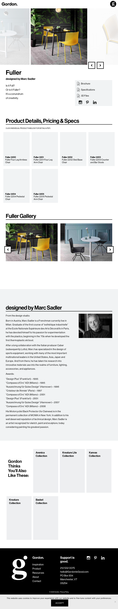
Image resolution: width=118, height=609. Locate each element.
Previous (91, 65)
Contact (36, 581)
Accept (59, 603)
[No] (115, 602)
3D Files (85, 95)
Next (100, 65)
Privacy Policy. (64, 592)
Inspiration (38, 564)
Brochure (85, 83)
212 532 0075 (67, 568)
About (35, 577)
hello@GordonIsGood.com (70, 571)
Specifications (88, 89)
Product (36, 568)
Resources (38, 572)
